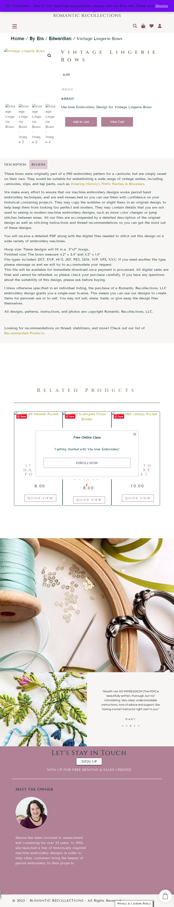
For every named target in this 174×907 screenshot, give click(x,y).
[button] (87, 437)
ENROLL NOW (87, 463)
